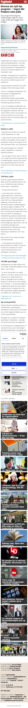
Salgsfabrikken (12, 678)
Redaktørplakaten (16, 696)
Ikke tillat (14, 372)
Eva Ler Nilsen (16, 664)
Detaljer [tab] (14, 338)
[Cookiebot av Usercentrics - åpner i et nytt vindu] (20, 334)
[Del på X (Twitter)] (5, 55)
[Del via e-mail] (9, 55)
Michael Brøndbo (15, 666)
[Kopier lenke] (12, 55)
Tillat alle (14, 364)
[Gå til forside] (6, 2)
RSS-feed (7, 690)
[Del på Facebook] (2, 55)
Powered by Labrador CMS (14, 705)
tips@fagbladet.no (19, 676)
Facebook (13, 680)
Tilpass (13, 368)
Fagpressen (19, 695)
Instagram (4, 682)
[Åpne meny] (25, 2)
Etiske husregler (19, 698)
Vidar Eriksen (16, 670)
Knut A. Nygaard (14, 668)
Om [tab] (23, 338)
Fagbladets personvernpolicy (13, 700)
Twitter (20, 680)
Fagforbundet (10, 675)
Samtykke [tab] (5, 338)
